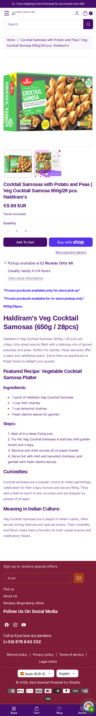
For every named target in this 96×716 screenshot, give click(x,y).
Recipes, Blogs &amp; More (23, 603)
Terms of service (71, 654)
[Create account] (76, 13)
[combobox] (48, 24)
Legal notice (48, 661)
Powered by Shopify (65, 682)
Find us (8, 589)
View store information (25, 278)
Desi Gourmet (39, 682)
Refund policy (17, 654)
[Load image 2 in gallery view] (48, 163)
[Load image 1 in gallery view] (18, 163)
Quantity (9, 223)
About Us (10, 596)
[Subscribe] (79, 578)
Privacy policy (43, 654)
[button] (6, 13)
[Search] (88, 24)
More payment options (71, 252)
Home (11, 40)
